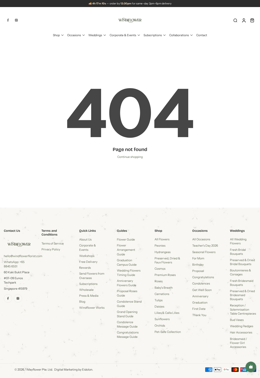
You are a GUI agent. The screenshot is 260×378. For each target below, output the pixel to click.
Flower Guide (126, 239)
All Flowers (162, 239)
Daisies (159, 306)
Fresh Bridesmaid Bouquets (241, 283)
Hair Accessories (241, 332)
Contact (201, 35)
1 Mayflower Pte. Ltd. (39, 370)
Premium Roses (165, 275)
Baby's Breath (164, 287)
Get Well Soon (202, 290)
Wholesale (86, 290)
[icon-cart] (252, 20)
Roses (159, 281)
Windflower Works (91, 307)
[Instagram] (16, 20)
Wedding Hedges (241, 326)
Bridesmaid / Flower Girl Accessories (238, 343)
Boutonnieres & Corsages (240, 272)
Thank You (199, 315)
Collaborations (179, 35)
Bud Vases (237, 320)
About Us (85, 239)
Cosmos (160, 269)
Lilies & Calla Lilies (167, 313)
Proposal (198, 271)
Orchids (160, 325)
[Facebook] (8, 20)
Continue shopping (130, 157)
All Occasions (201, 239)
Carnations (162, 294)
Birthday (198, 264)
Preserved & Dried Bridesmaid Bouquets (242, 295)
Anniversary (200, 296)
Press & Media (88, 296)
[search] (235, 20)
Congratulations (203, 277)
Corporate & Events (123, 35)
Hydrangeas (163, 252)
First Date (199, 309)
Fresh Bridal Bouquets (238, 252)
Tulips (159, 300)
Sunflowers (162, 319)
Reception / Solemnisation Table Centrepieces (243, 309)
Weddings (95, 35)
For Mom (198, 258)
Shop (56, 35)
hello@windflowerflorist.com (23, 256)
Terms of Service (52, 243)
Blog (82, 302)
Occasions (74, 35)
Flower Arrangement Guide (126, 250)
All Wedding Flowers (238, 241)
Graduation (199, 302)
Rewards (85, 267)
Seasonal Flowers (203, 252)
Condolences (201, 283)
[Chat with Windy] (251, 367)
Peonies (160, 246)
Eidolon (87, 370)
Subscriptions (153, 35)
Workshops (86, 256)
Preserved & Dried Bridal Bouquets (242, 262)
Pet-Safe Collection (168, 332)
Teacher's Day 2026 (205, 246)
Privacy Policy (50, 249)
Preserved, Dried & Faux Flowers (167, 260)
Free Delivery (88, 262)
